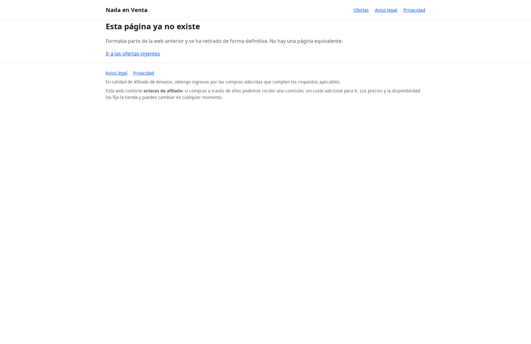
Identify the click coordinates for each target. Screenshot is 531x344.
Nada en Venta (127, 10)
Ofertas (361, 10)
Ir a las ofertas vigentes (133, 53)
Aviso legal (386, 10)
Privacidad (414, 10)
